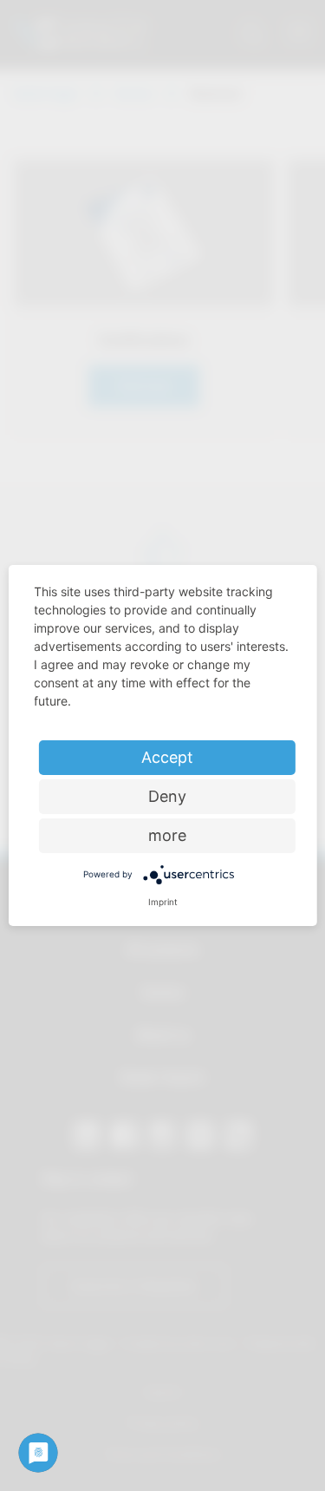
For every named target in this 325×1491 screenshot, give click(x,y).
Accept (167, 757)
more (167, 835)
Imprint (163, 902)
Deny (167, 796)
